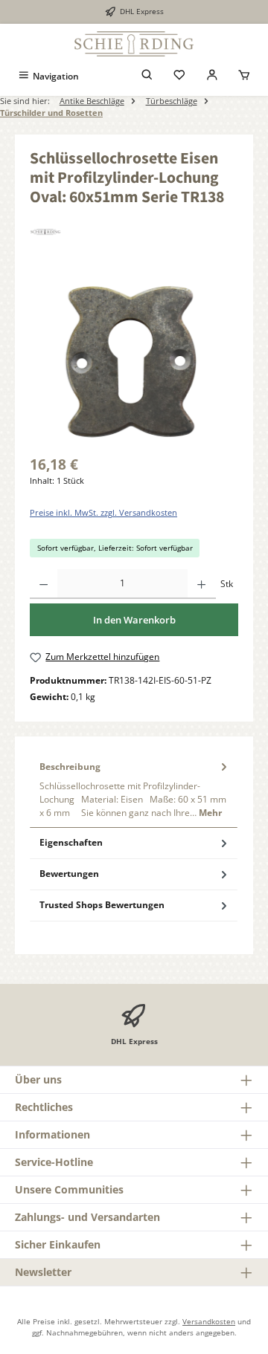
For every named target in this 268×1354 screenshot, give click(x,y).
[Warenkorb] (244, 76)
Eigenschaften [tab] (71, 842)
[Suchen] (147, 76)
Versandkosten (208, 1321)
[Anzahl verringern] (43, 584)
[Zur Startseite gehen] (134, 43)
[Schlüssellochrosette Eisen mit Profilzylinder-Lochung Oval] (133, 360)
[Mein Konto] (212, 76)
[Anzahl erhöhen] (201, 584)
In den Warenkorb (134, 619)
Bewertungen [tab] (69, 873)
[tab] (133, 789)
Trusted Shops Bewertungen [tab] (102, 904)
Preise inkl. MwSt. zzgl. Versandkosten (103, 512)
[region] (134, 360)
